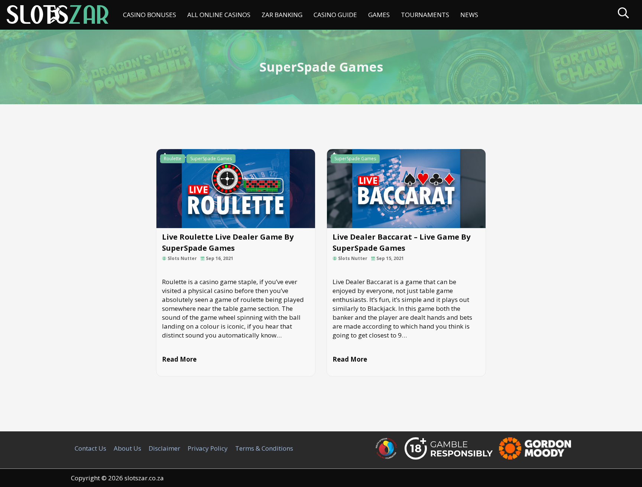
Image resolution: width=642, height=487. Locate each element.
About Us (127, 448)
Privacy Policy (208, 448)
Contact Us (90, 448)
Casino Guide (335, 14)
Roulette (172, 158)
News (469, 14)
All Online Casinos (218, 14)
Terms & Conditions (264, 448)
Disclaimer (164, 448)
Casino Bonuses (149, 14)
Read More (179, 359)
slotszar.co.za (144, 478)
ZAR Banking (282, 14)
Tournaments (425, 14)
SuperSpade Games (211, 158)
